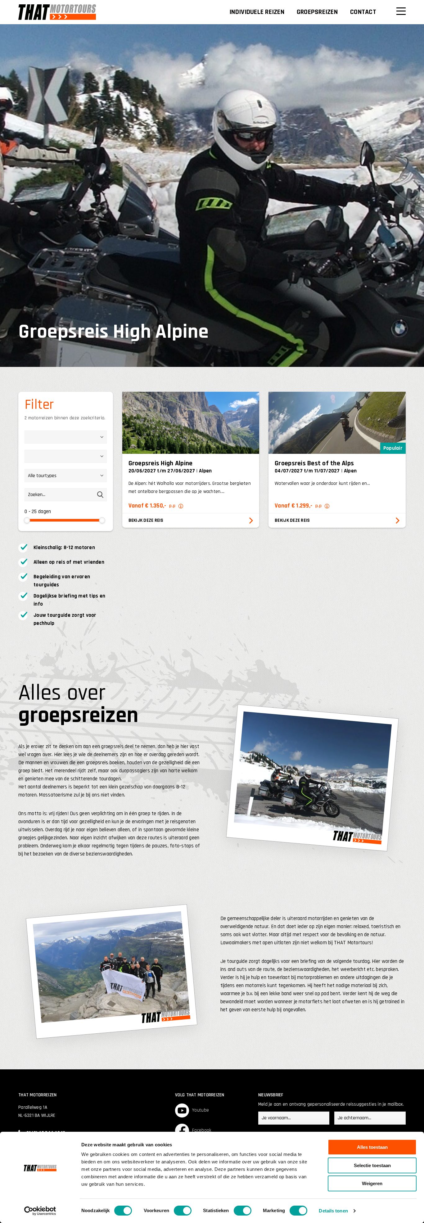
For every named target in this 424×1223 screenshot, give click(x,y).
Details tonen (333, 1210)
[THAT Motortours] (57, 12)
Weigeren (372, 1183)
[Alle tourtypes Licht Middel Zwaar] (65, 478)
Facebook (201, 1130)
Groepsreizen (317, 12)
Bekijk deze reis (146, 520)
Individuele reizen (256, 12)
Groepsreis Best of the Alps (314, 463)
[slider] (27, 520)
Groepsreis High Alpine (161, 463)
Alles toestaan (372, 1147)
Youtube (200, 1110)
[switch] (183, 1211)
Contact (363, 12)
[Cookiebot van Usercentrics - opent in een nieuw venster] (40, 1211)
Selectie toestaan (372, 1165)
